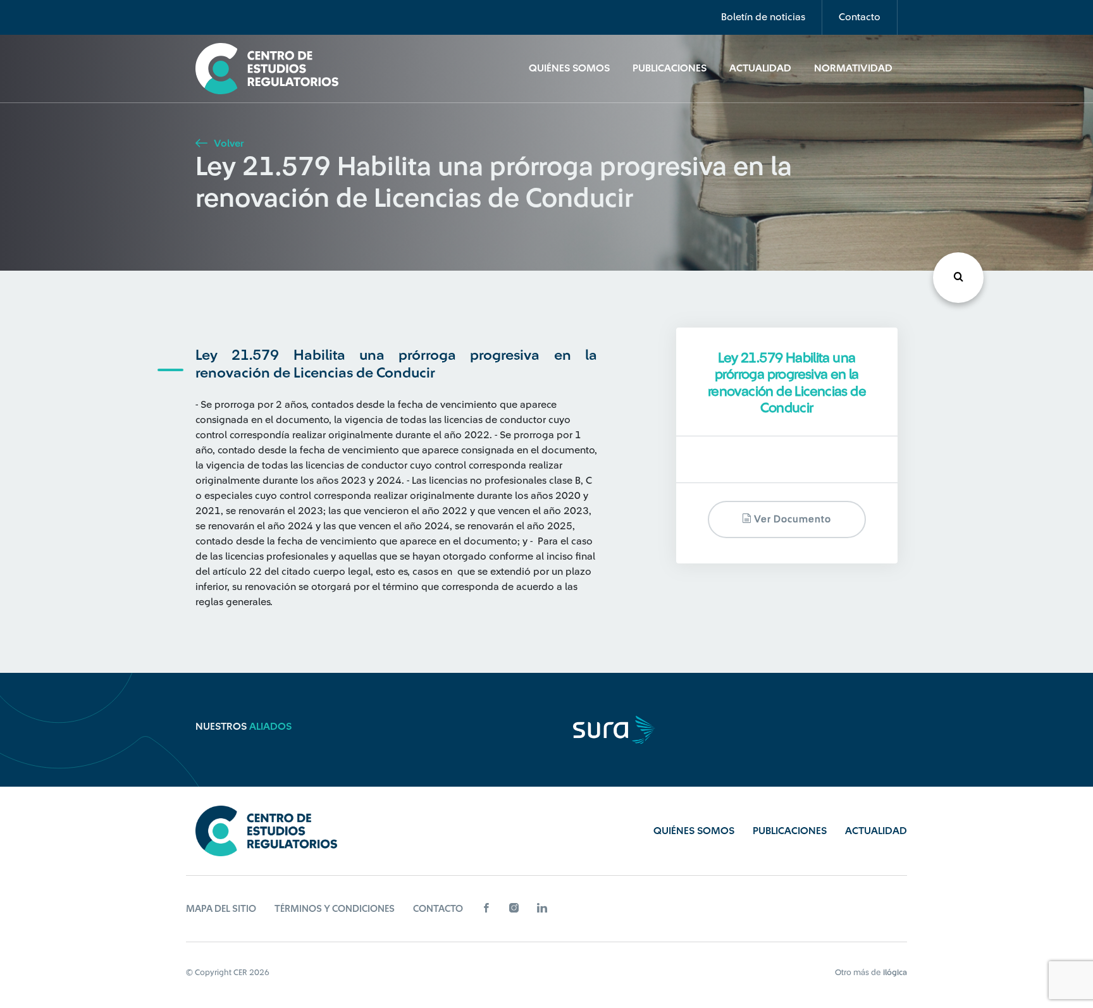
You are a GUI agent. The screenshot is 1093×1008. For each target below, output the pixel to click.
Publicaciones (670, 68)
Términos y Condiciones (335, 909)
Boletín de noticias (763, 17)
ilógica (895, 972)
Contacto (859, 17)
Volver (227, 143)
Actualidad (760, 68)
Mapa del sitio (221, 909)
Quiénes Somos (569, 68)
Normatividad (853, 68)
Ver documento (791, 519)
